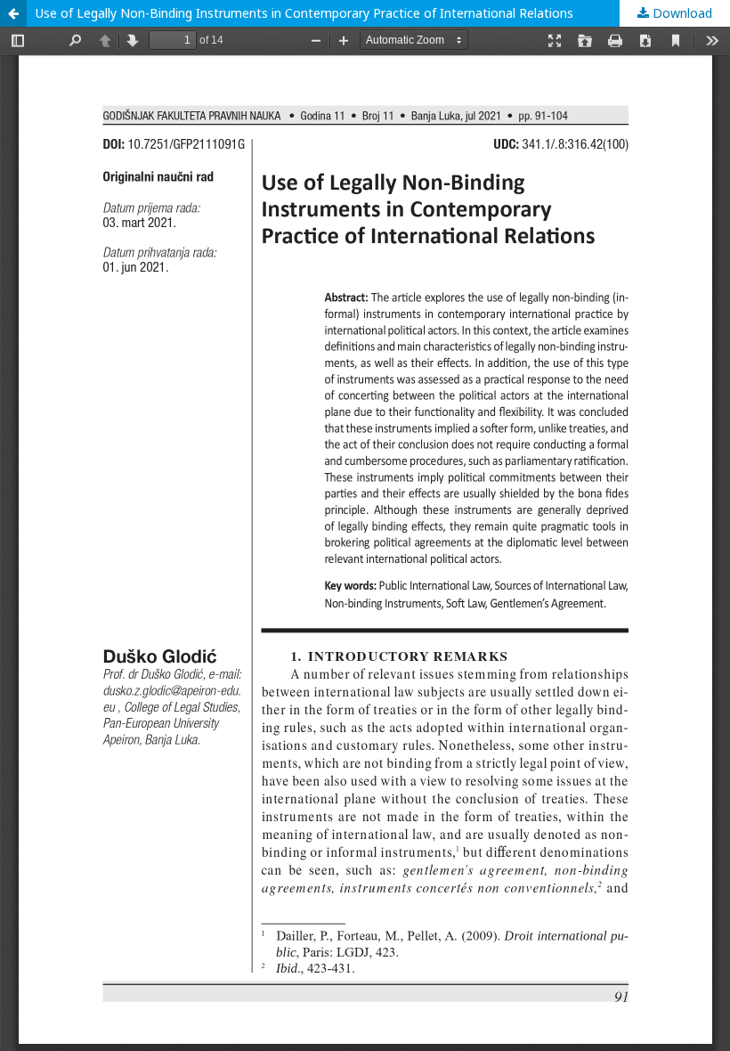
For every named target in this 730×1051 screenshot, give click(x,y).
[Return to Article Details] (13, 13)
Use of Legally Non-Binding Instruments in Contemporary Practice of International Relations (304, 12)
